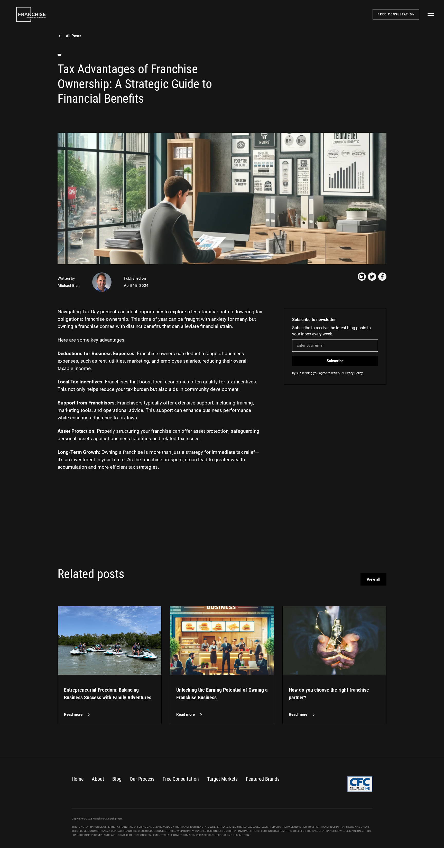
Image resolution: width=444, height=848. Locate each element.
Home (78, 779)
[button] (430, 14)
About (98, 779)
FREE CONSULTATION (396, 14)
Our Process (142, 779)
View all (373, 579)
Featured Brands (263, 779)
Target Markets (222, 779)
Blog (117, 779)
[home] (31, 14)
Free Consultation (181, 779)
